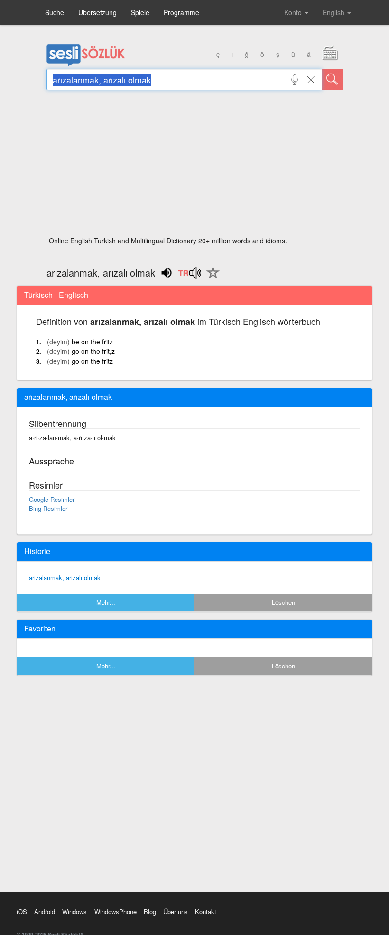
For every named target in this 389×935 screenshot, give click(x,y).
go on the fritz (92, 361)
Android (44, 911)
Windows (74, 911)
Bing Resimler (48, 508)
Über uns (175, 911)
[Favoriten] (210, 278)
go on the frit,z (93, 351)
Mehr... (105, 602)
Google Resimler (51, 499)
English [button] (334, 12)
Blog (150, 911)
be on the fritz (92, 341)
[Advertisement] (194, 166)
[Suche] (332, 79)
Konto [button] (294, 12)
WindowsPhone (115, 911)
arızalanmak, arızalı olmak (65, 577)
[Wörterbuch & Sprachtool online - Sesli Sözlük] (85, 64)
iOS (22, 911)
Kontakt (205, 911)
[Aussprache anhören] (189, 276)
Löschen (283, 602)
